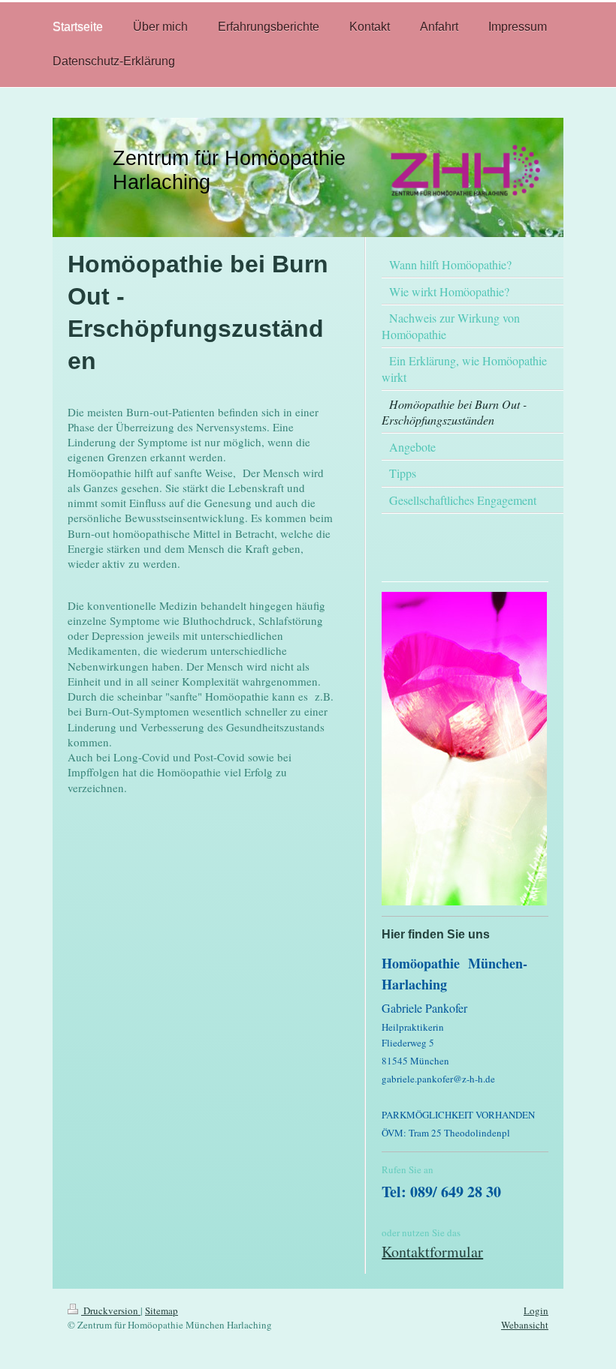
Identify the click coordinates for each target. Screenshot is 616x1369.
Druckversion (110, 1310)
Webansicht (524, 1324)
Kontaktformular (432, 1251)
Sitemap (161, 1310)
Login (536, 1310)
